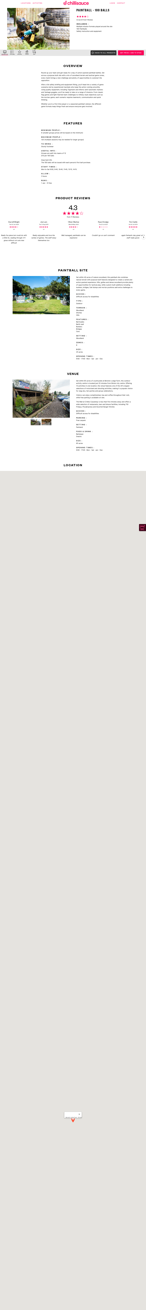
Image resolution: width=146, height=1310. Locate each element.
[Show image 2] (46, 422)
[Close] (79, 1114)
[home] (76, 3)
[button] (73, 1120)
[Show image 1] (36, 422)
